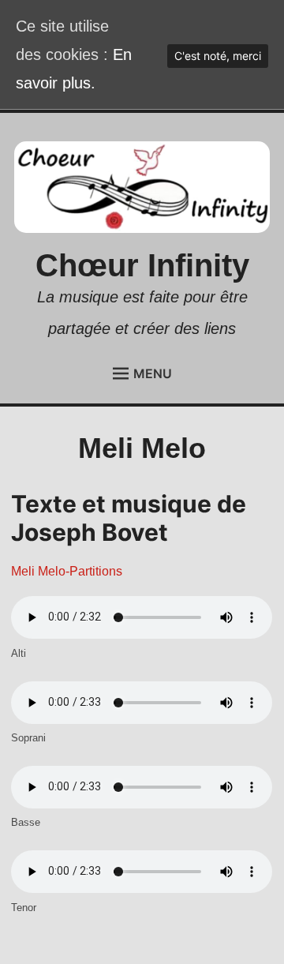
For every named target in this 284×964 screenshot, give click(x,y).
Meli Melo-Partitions (66, 571)
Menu (152, 373)
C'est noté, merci (217, 55)
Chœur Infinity (142, 265)
